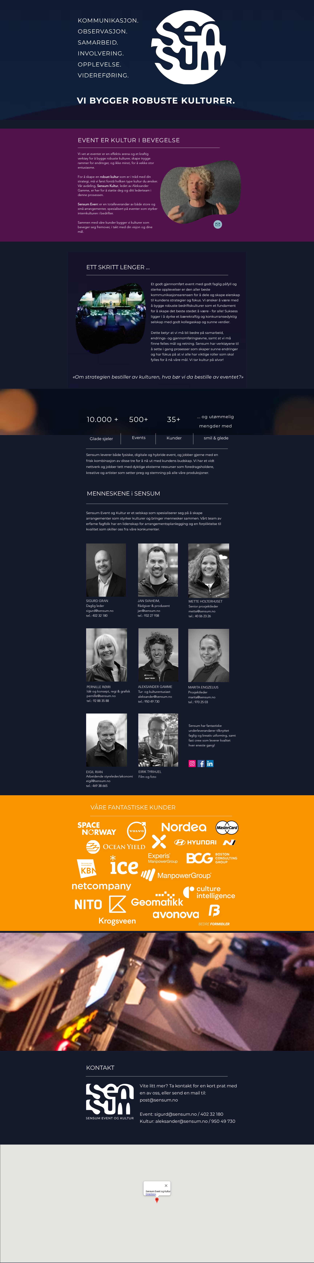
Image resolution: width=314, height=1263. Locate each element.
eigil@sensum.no (98, 781)
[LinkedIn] (210, 763)
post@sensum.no (159, 1100)
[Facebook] (201, 763)
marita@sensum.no (202, 697)
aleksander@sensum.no (155, 697)
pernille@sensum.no (101, 696)
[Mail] (218, 224)
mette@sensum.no (202, 611)
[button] (236, 220)
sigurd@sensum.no (100, 611)
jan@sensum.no (149, 611)
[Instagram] (192, 763)
